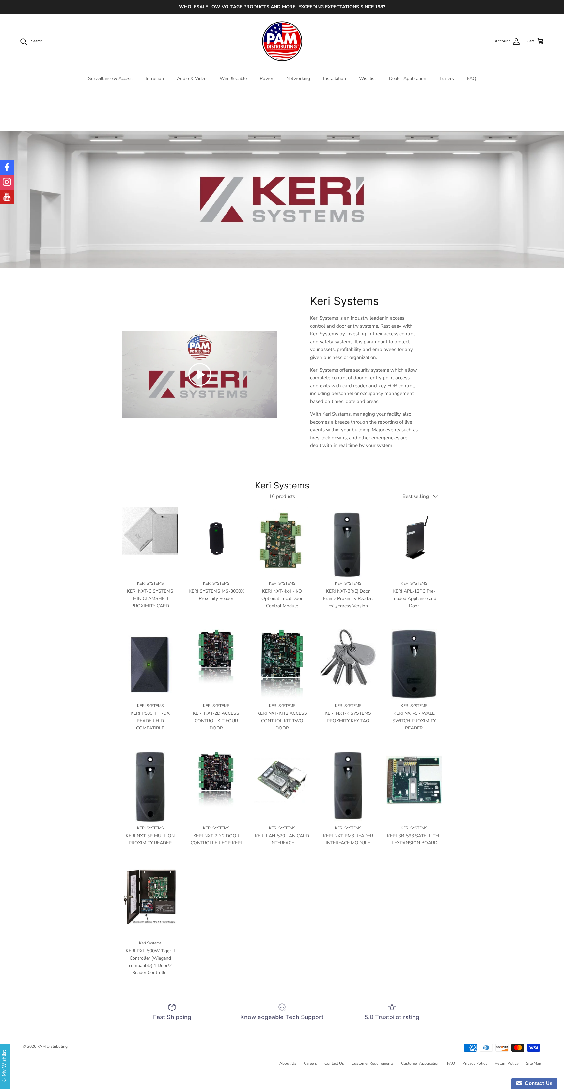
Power (266, 78)
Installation (334, 78)
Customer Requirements (373, 1063)
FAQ (471, 78)
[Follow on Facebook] (7, 167)
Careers (310, 1063)
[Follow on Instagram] (7, 182)
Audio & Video (192, 78)
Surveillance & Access (110, 78)
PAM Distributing (52, 1046)
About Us (287, 1063)
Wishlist (367, 78)
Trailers (446, 78)
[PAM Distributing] (282, 41)
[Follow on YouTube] (7, 197)
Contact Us (334, 1063)
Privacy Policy (474, 1063)
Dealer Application (407, 78)
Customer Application (420, 1063)
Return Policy (507, 1063)
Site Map (533, 1063)
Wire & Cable (233, 78)
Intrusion (155, 78)
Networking (298, 78)
